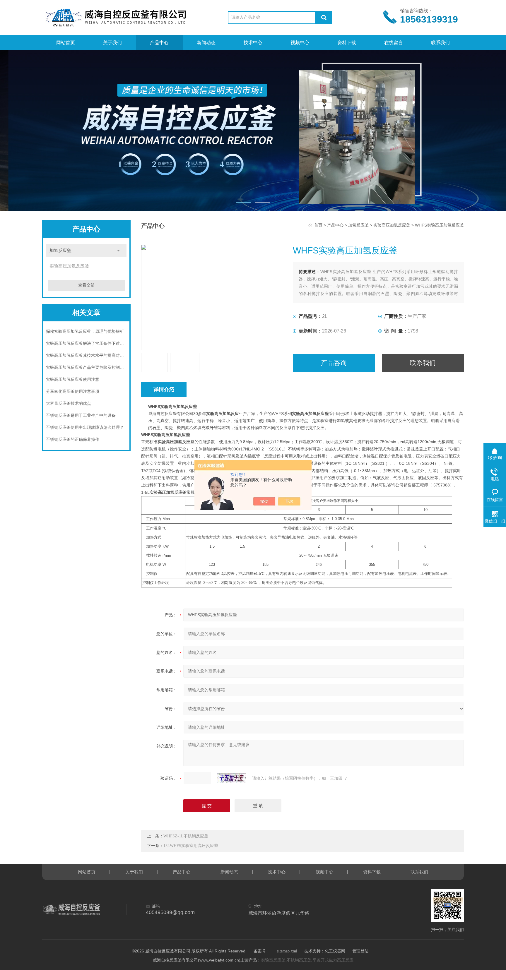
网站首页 (65, 42)
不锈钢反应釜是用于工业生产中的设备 (81, 415)
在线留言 (393, 42)
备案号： (262, 951)
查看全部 (86, 285)
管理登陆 (360, 951)
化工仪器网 (335, 951)
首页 (318, 225)
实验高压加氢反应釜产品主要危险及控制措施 (86, 367)
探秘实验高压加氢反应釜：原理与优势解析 (85, 331)
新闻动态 (206, 42)
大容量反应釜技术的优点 (68, 403)
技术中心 (253, 42)
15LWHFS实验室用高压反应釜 (190, 846)
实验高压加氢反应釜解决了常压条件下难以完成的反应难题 (86, 343)
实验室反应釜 (273, 960)
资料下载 (346, 42)
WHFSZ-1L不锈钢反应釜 (185, 836)
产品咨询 (334, 362)
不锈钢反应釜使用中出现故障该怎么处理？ (85, 427)
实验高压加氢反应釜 (69, 266)
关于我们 (112, 42)
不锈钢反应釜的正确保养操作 (72, 439)
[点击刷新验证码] (231, 778)
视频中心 (299, 42)
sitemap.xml (287, 951)
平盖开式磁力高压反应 (332, 960)
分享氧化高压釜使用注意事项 (72, 391)
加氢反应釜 (60, 250)
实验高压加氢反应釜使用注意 (72, 379)
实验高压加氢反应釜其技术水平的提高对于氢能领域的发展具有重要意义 (86, 355)
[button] (243, 202)
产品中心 (159, 42)
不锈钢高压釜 (299, 960)
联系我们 (440, 42)
